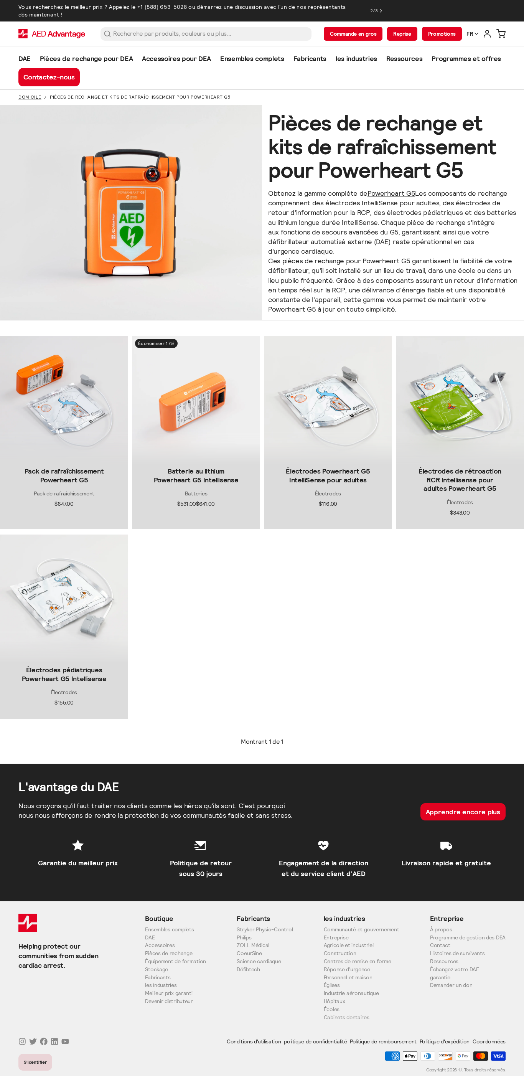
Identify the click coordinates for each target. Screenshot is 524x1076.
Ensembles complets (169, 929)
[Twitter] (33, 1041)
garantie (440, 977)
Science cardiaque (259, 961)
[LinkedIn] (54, 1041)
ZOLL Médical (253, 945)
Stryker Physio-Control (265, 929)
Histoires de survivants (457, 953)
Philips (244, 937)
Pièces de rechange (168, 953)
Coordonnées (489, 1041)
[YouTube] (65, 1041)
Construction (340, 953)
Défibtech (248, 969)
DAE (150, 937)
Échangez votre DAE (454, 969)
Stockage (156, 969)
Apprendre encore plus (463, 811)
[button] (64, 457)
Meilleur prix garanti (168, 993)
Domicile (29, 97)
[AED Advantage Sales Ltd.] (51, 33)
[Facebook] (44, 1041)
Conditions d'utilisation (254, 1041)
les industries (160, 985)
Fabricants (157, 977)
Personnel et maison (348, 977)
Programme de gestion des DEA (468, 937)
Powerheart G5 (391, 193)
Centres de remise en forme (357, 961)
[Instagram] (22, 1041)
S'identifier (35, 1062)
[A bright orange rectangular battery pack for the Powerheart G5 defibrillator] (196, 400)
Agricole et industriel (349, 945)
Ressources (444, 961)
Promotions (442, 33)
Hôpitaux (334, 1001)
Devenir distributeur (169, 1001)
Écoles (331, 1009)
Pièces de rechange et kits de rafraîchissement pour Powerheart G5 (140, 97)
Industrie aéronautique (351, 993)
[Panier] (501, 33)
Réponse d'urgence (347, 969)
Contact (440, 945)
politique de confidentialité (315, 1041)
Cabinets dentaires (346, 1017)
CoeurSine (249, 953)
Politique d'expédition (445, 1041)
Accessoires (160, 945)
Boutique (159, 918)
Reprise (402, 33)
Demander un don (451, 985)
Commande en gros (353, 33)
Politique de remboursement (383, 1041)
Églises (332, 985)
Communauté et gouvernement (361, 929)
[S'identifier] (487, 33)
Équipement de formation (175, 961)
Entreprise (336, 937)
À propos (441, 929)
